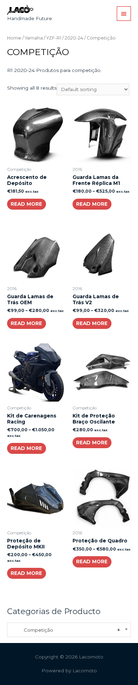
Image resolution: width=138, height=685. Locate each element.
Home (14, 38)
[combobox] (69, 630)
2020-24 (74, 38)
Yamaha (34, 38)
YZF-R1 (53, 38)
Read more (26, 204)
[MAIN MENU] (124, 13)
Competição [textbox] (65, 630)
